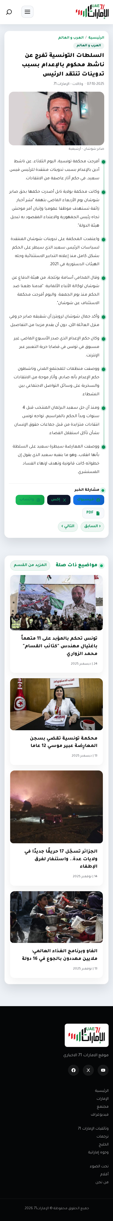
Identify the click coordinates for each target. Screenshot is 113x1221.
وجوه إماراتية (98, 1153)
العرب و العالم (71, 38)
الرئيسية (96, 38)
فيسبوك (85, 500)
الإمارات (103, 1099)
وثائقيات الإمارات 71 (93, 1129)
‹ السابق (92, 526)
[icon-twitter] (88, 1070)
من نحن (102, 1182)
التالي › (67, 526)
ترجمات (103, 1137)
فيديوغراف (100, 1115)
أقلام (104, 1175)
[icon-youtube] (103, 1070)
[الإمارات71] (92, 11)
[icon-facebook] (73, 1070)
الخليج (104, 1145)
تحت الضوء (99, 1167)
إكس (55, 500)
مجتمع (103, 1107)
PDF (90, 513)
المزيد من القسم (30, 565)
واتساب (26, 500)
